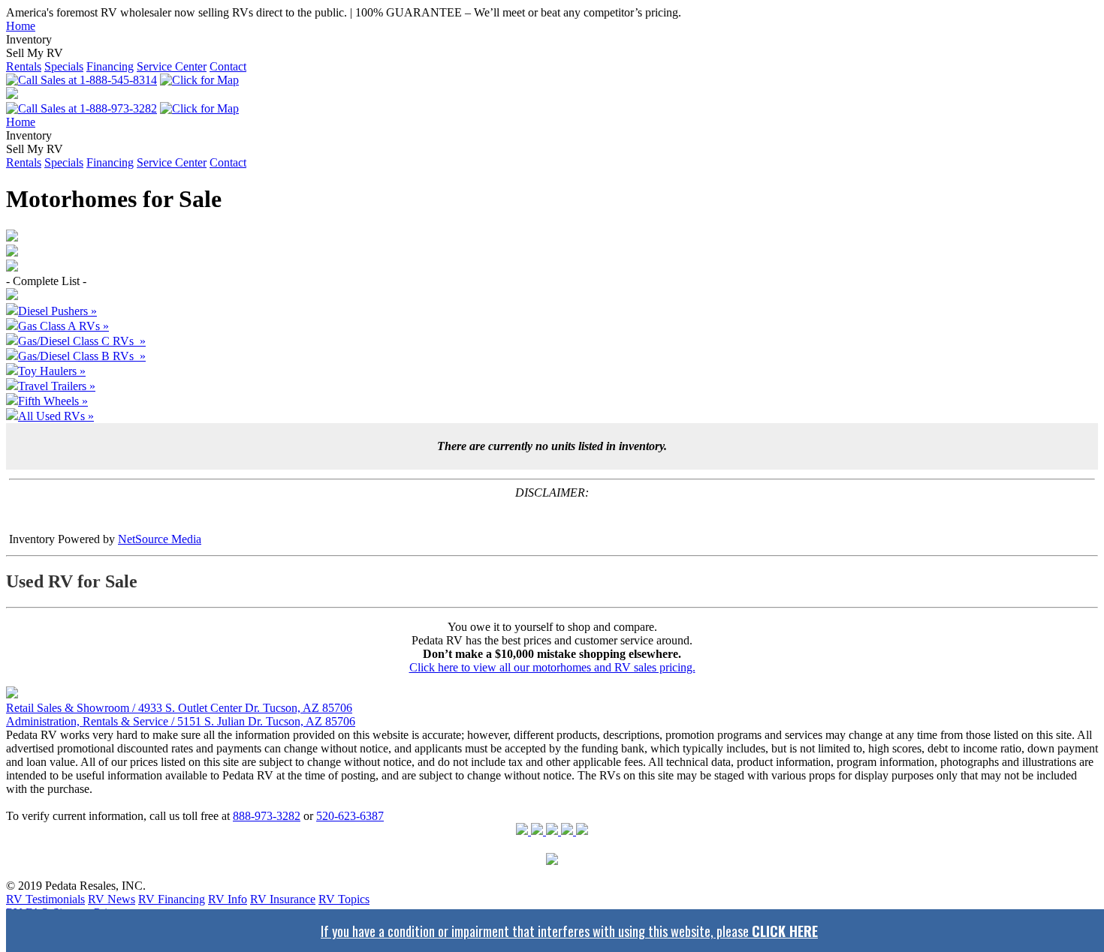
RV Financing (171, 899)
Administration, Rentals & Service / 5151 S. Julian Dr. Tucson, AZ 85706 (180, 721)
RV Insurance (282, 899)
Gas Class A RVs (63, 326)
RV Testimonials (45, 899)
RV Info (227, 899)
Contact (228, 66)
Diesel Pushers (57, 311)
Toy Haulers (52, 371)
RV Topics (344, 899)
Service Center (172, 66)
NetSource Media (159, 539)
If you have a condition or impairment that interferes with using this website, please (569, 930)
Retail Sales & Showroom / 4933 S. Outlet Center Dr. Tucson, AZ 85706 (179, 707)
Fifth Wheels (53, 401)
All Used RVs (56, 416)
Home (20, 26)
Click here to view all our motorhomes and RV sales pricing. (552, 667)
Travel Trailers (56, 386)
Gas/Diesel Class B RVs (82, 356)
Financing (110, 66)
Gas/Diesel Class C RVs (82, 341)
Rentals (23, 66)
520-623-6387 (350, 815)
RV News (111, 899)
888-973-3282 (266, 815)
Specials (63, 66)
